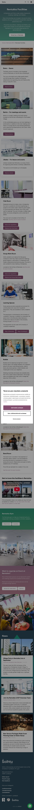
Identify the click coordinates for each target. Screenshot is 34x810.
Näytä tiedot (17, 419)
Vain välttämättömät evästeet (17, 413)
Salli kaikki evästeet (17, 408)
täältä (5, 402)
